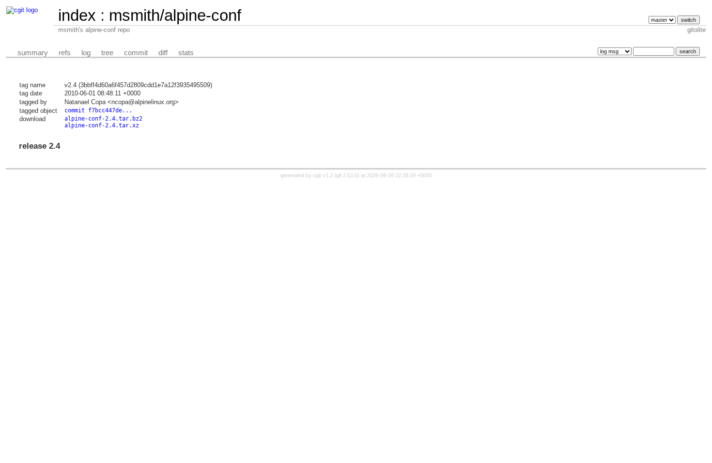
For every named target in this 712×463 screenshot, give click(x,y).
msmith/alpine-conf (175, 15)
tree (107, 53)
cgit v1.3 (323, 175)
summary (32, 53)
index (77, 15)
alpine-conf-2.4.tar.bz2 (103, 118)
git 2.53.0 (346, 175)
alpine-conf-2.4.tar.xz (101, 125)
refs (65, 53)
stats (186, 53)
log (86, 53)
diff (163, 53)
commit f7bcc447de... (98, 110)
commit (136, 53)
